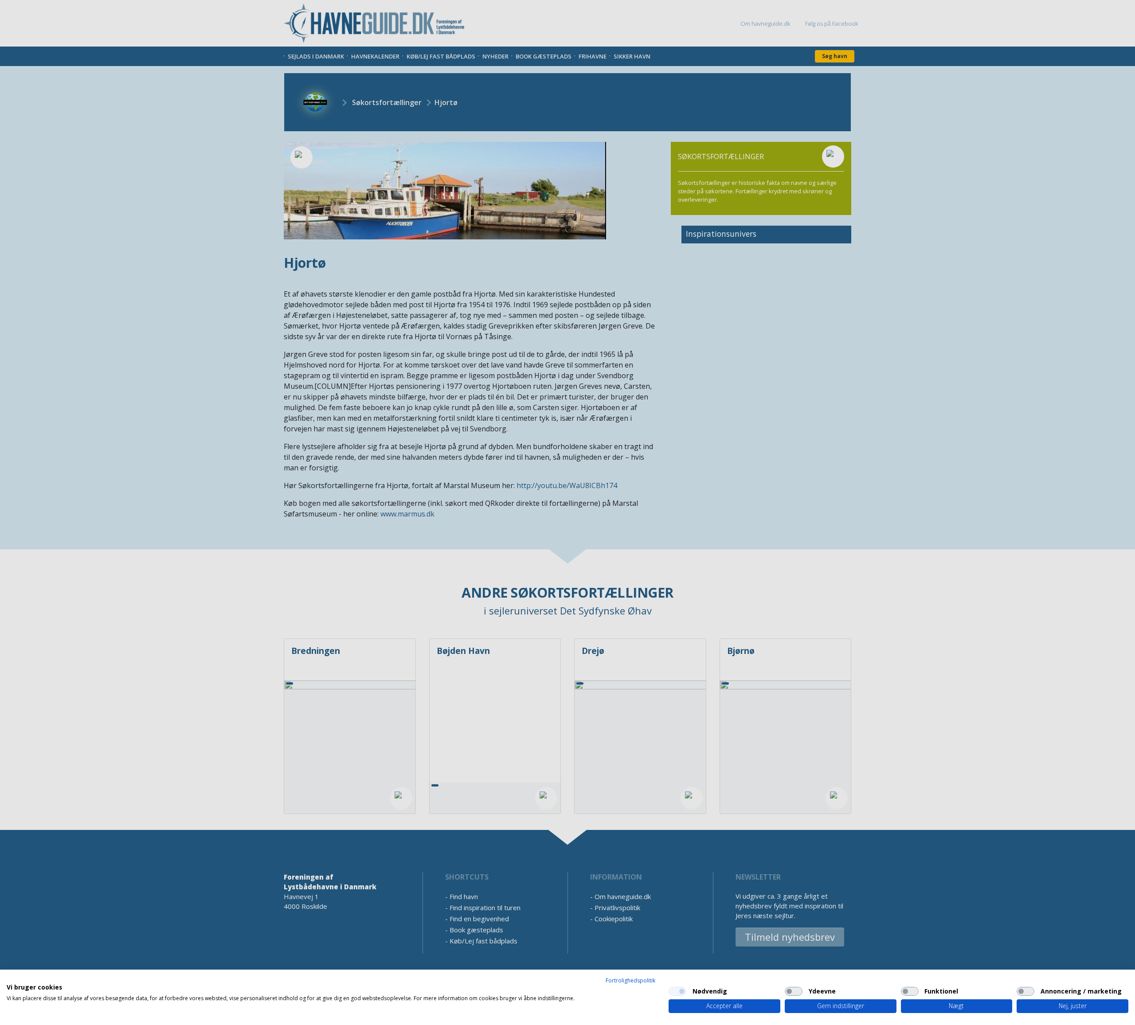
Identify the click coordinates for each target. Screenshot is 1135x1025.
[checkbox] (677, 991)
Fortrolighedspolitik (630, 980)
